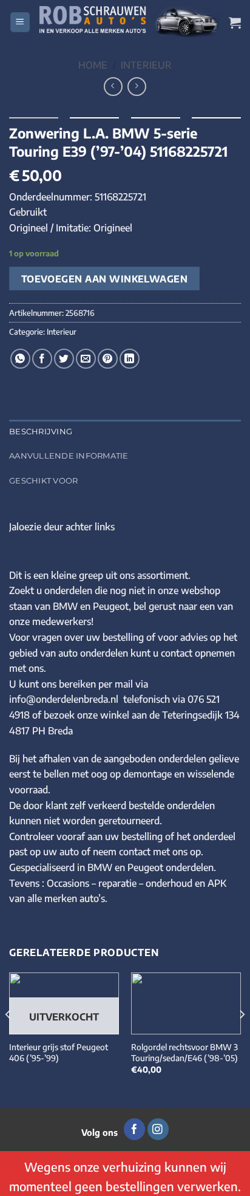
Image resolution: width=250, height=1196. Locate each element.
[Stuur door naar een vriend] (86, 359)
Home (92, 65)
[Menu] (20, 22)
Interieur (146, 65)
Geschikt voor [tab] (43, 480)
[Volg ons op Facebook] (134, 1129)
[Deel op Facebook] (42, 359)
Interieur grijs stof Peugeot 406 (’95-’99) (58, 1052)
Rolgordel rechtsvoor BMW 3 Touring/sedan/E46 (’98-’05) (184, 1052)
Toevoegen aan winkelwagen (104, 278)
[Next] (241, 1039)
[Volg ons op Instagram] (158, 1129)
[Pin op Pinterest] (108, 359)
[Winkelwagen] (235, 22)
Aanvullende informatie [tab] (69, 455)
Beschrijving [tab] (40, 431)
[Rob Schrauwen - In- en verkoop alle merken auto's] (129, 21)
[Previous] (8, 1039)
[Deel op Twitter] (64, 359)
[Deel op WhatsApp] (20, 359)
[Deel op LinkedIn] (130, 359)
